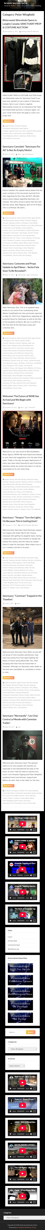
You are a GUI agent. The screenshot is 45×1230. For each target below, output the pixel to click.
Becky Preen (7, 345)
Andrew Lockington (21, 223)
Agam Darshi (9, 126)
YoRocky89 (22, 275)
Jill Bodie (21, 363)
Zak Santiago (26, 255)
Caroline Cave (7, 230)
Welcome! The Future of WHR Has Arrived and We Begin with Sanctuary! (21, 400)
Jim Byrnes (36, 238)
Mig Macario (20, 245)
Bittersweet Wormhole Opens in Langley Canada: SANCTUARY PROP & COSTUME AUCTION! (22, 24)
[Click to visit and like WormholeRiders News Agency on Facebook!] (20, 1010)
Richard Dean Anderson (11, 378)
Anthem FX (6, 225)
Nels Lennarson (8, 373)
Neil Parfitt (16, 502)
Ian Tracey (17, 238)
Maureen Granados (9, 245)
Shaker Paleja (7, 385)
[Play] (11, 830)
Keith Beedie (30, 240)
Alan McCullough (8, 220)
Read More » (9, 121)
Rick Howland (24, 378)
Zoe (19, 727)
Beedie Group (15, 225)
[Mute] (31, 830)
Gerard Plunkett (30, 358)
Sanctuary (16, 138)
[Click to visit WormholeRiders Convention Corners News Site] (20, 985)
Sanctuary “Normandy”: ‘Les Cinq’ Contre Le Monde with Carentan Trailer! (20, 719)
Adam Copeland (10, 218)
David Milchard (19, 353)
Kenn (19, 154)
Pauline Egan (18, 248)
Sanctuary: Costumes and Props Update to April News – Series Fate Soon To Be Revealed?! (21, 267)
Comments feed (14, 945)
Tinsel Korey (32, 385)
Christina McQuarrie (32, 230)
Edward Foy (29, 353)
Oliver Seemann (26, 502)
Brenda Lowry (26, 225)
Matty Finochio (33, 243)
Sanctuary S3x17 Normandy (12, 803)
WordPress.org (13, 949)
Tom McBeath (7, 255)
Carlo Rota (7, 228)
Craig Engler (23, 233)
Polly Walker (28, 375)
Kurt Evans (6, 243)
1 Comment (31, 408)
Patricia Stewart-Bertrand (30, 31)
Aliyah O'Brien (19, 220)
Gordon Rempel (8, 492)
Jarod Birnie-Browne (10, 494)
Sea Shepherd (31, 383)
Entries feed (12, 941)
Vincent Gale (17, 255)
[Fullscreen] (34, 830)
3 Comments (33, 275)
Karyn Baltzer (28, 368)
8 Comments (29, 154)
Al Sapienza (7, 340)
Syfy (25, 253)
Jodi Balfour (38, 363)
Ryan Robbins (7, 138)
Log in (10, 937)
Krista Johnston (17, 497)
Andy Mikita (33, 223)
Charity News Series (9, 350)
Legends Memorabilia (33, 131)
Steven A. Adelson (20, 509)
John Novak (28, 365)
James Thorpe (7, 798)
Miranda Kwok (30, 245)
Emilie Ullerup (23, 128)
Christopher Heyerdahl (10, 128)
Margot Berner (23, 370)
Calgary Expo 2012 (9, 348)
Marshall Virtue (8, 499)
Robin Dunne (31, 136)
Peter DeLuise (18, 504)
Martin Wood (23, 243)
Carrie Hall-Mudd (19, 230)
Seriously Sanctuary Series (15, 3)
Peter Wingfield (27, 133)
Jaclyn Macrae (26, 238)
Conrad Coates (8, 353)
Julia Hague (19, 368)
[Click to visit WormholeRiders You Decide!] (20, 972)
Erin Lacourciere (18, 355)
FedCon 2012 (28, 355)
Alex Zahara (16, 340)
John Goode (19, 365)
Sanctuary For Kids (9, 383)
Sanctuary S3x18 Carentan (12, 705)
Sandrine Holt (7, 253)
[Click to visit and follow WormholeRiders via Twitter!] (20, 1022)
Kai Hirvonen (7, 497)
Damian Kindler (33, 233)
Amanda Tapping (20, 126)
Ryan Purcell (19, 582)
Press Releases (8, 136)
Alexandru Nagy (32, 479)
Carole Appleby (27, 228)
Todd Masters (32, 253)
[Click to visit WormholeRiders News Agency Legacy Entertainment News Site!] (20, 997)
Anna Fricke (7, 690)
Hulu (15, 697)
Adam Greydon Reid (24, 218)
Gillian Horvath (7, 238)
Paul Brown (17, 133)
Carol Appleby (16, 228)
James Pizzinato (34, 360)
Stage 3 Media (8, 707)
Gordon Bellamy (28, 489)
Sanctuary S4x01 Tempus (11, 585)
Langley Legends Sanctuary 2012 (14, 131)
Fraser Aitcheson (18, 358)
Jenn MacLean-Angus (10, 363)
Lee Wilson (14, 243)
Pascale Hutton (8, 133)
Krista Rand (27, 497)
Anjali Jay (31, 343)
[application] (22, 824)
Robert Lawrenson (20, 136)
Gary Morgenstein (29, 235)
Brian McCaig (16, 484)
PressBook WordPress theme (26, 1227)
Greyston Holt (15, 360)
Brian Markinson (36, 225)
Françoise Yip (17, 235)
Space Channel (18, 253)
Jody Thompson (8, 240)
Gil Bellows (6, 360)
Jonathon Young (20, 240)
